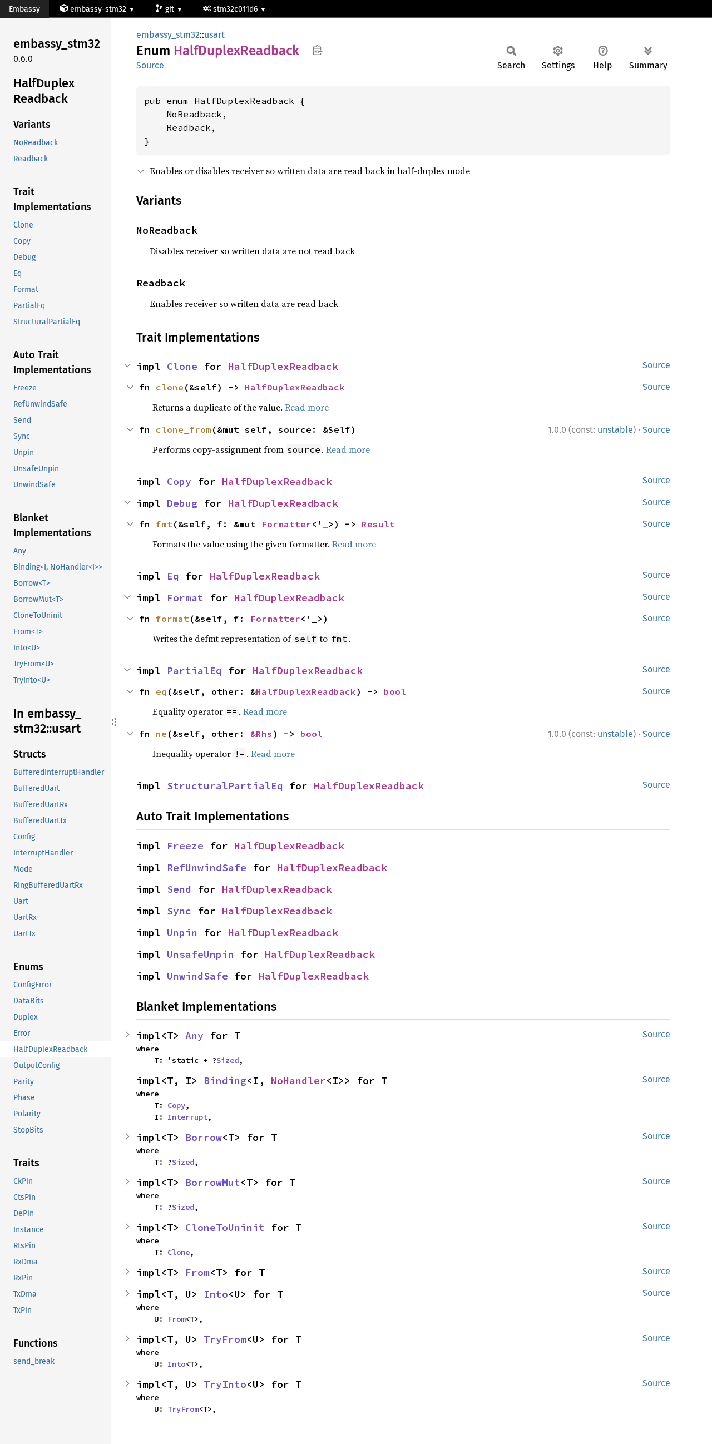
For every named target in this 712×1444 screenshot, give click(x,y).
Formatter (286, 524)
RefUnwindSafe (206, 867)
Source (150, 65)
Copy (179, 481)
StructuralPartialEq (225, 785)
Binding (225, 1080)
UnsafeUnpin (200, 954)
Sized (227, 1060)
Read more (307, 407)
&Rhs (261, 733)
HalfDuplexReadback (283, 366)
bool (395, 691)
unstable (615, 429)
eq (161, 691)
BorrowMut (212, 1182)
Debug (182, 503)
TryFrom (225, 1339)
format (172, 618)
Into (216, 1294)
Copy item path (317, 50)
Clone (182, 366)
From (197, 1272)
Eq (173, 576)
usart (214, 34)
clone (170, 387)
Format (185, 597)
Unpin (182, 932)
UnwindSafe (197, 976)
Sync (179, 910)
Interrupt (187, 1117)
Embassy (24, 9)
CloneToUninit (225, 1227)
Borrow (203, 1137)
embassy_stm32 (168, 34)
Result (378, 524)
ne (161, 733)
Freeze (185, 845)
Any (194, 1035)
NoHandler (298, 1080)
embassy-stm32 (98, 9)
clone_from (183, 429)
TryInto (225, 1384)
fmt (164, 524)
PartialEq (194, 670)
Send (179, 889)
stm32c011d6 (236, 9)
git (170, 9)
